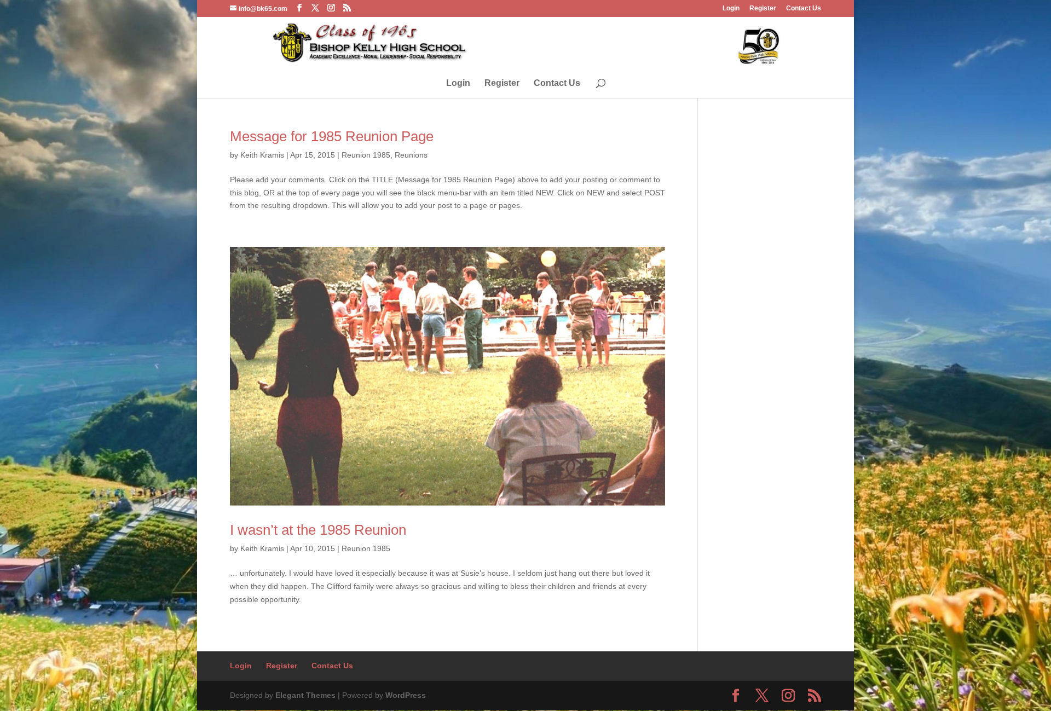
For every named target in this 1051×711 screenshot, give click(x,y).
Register (762, 8)
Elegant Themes (305, 695)
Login (731, 8)
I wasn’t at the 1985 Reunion (318, 530)
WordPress (405, 695)
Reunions (411, 155)
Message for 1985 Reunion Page (332, 136)
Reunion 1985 (366, 155)
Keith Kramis (262, 155)
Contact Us (803, 8)
